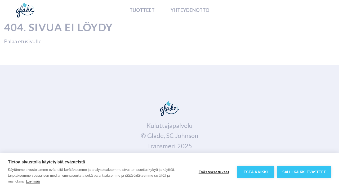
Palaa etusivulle (23, 41)
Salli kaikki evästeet (304, 172)
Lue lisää (33, 181)
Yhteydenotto (190, 10)
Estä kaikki (256, 172)
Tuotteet (142, 10)
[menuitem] (142, 10)
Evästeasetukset (214, 172)
